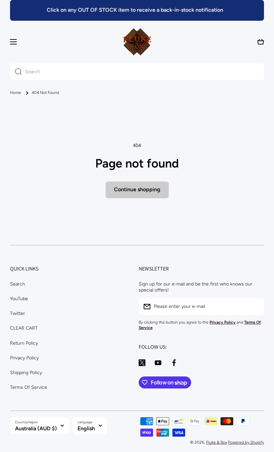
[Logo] (137, 42)
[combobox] (137, 72)
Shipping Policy (26, 372)
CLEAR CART (24, 328)
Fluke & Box (216, 442)
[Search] (16, 72)
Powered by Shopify (246, 442)
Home (15, 92)
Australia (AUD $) (36, 428)
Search (17, 284)
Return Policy (24, 343)
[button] (260, 41)
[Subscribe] (255, 306)
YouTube (19, 299)
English (86, 428)
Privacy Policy (24, 358)
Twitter (17, 313)
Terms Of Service (28, 387)
